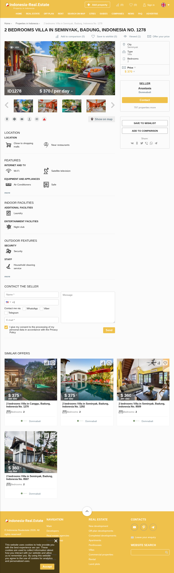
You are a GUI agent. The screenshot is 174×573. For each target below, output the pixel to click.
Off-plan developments (101, 530)
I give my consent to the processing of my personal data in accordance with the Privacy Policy (34, 330)
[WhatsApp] (151, 143)
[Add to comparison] (46, 362)
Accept (47, 566)
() (122, 4)
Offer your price (161, 36)
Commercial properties (101, 554)
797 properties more (145, 107)
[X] (141, 143)
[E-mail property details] (21, 119)
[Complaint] (44, 119)
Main (49, 526)
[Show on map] (7, 119)
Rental (92, 559)
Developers (53, 530)
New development (98, 526)
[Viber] (146, 143)
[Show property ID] (36, 119)
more (7, 192)
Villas (91, 549)
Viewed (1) (135, 36)
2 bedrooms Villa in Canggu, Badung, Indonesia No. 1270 (28, 405)
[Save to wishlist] (52, 362)
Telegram (13, 312)
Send (109, 330)
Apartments (95, 540)
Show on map (103, 119)
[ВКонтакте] (132, 143)
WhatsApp (32, 308)
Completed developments (102, 535)
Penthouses (95, 545)
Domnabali (145, 92)
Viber (46, 308)
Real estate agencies (58, 535)
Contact (145, 100)
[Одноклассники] (137, 143)
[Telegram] (156, 143)
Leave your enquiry (145, 537)
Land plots (94, 564)
